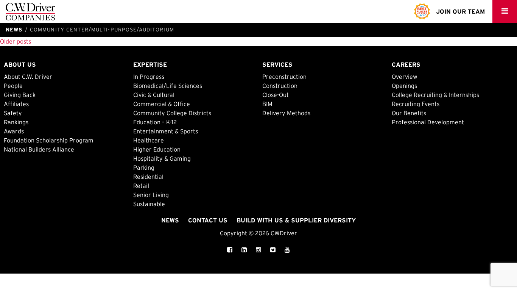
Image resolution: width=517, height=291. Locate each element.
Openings (404, 85)
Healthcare (148, 140)
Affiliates (16, 103)
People (13, 85)
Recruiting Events (415, 103)
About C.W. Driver (28, 76)
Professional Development (428, 122)
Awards (14, 131)
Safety (13, 113)
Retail (141, 185)
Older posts (15, 41)
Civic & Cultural (153, 94)
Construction (279, 85)
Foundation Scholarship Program (48, 140)
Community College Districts (172, 113)
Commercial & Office (161, 103)
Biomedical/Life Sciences (167, 85)
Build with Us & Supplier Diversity (296, 220)
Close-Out (275, 94)
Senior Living (151, 194)
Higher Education (157, 149)
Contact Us (207, 220)
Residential (148, 176)
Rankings (16, 122)
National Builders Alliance (39, 149)
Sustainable (149, 203)
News (170, 220)
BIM (267, 103)
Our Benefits (409, 113)
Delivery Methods (286, 113)
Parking (143, 167)
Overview (404, 76)
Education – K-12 (155, 122)
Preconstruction (284, 76)
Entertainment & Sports (165, 131)
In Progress (148, 76)
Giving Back (20, 94)
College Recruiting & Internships (435, 94)
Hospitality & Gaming (162, 158)
